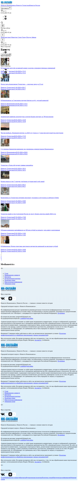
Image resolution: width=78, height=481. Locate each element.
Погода (28, 37)
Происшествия (6, 37)
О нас (6, 273)
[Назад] (3, 35)
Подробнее (61, 313)
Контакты (8, 277)
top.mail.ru (38, 340)
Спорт (20, 37)
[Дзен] (6, 19)
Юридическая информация (13, 282)
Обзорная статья (10, 284)
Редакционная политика (12, 278)
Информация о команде (12, 275)
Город (24, 37)
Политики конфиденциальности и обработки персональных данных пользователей (33, 334)
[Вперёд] (3, 39)
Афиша (33, 37)
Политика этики (10, 280)
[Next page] (1, 260)
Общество (14, 37)
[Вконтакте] (6, 17)
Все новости (5, 8)
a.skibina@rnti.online (26, 318)
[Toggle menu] (3, 25)
